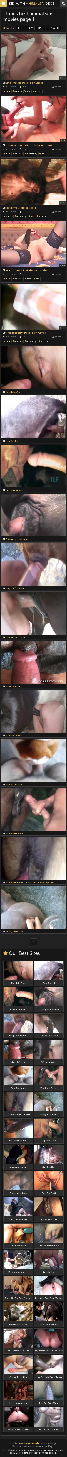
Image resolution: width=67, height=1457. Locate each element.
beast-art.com (45, 1450)
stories (37, 91)
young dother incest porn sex (32, 1452)
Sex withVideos (31, 4)
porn (8, 91)
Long (40, 28)
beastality (32, 154)
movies (19, 154)
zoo (37, 279)
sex (28, 91)
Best (20, 28)
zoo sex (53, 1452)
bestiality (21, 216)
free (29, 279)
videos (18, 91)
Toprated (53, 28)
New (30, 28)
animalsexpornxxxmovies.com (19, 1450)
